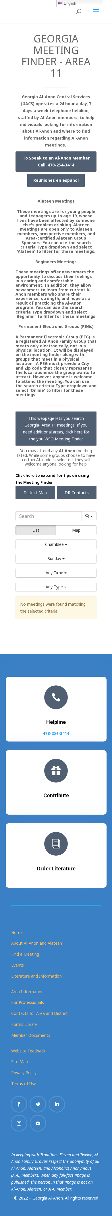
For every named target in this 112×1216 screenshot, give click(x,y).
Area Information (27, 991)
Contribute (56, 795)
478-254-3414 (56, 733)
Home (17, 932)
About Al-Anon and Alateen (36, 943)
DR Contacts (77, 492)
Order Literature (56, 868)
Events (17, 965)
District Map (35, 492)
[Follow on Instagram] (19, 1123)
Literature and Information (36, 976)
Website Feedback (28, 1051)
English (69, 3)
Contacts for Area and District (39, 1013)
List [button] (35, 530)
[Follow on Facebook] (19, 1104)
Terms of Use (23, 1083)
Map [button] (76, 530)
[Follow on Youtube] (38, 1123)
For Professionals (27, 1002)
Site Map (19, 1061)
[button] (56, 544)
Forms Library (24, 1024)
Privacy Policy (23, 1072)
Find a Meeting (25, 954)
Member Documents (30, 1035)
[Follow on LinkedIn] (57, 1104)
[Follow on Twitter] (38, 1104)
